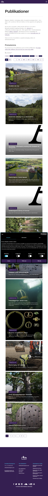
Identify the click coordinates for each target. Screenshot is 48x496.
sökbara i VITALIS (13, 31)
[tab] (24, 60)
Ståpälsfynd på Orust (37, 468)
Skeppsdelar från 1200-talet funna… (37, 470)
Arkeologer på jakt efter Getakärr (37, 466)
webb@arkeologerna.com (24, 465)
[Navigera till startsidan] (24, 459)
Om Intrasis (21, 470)
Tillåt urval (24, 260)
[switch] (18, 256)
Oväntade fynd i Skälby (37, 478)
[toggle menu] (46, 1)
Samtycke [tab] (8, 237)
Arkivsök (29, 28)
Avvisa (8, 260)
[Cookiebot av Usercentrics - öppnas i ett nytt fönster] (41, 234)
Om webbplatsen (22, 468)
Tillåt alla (39, 260)
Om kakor (21, 471)
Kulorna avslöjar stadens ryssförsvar (38, 476)
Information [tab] (24, 237)
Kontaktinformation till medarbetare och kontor (9, 471)
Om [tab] (39, 237)
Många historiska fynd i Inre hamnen (37, 473)
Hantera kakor (21, 473)
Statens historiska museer (24, 486)
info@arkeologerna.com (9, 467)
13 (21, 435)
